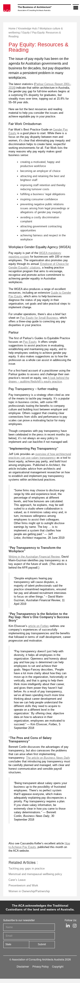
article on (38, 626)
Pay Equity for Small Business (39, 317)
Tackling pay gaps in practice (27, 868)
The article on (35, 757)
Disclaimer (23, 966)
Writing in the (34, 556)
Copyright (57, 966)
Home (12, 28)
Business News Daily (57, 757)
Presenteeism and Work (23, 885)
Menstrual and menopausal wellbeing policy (35, 874)
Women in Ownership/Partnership (29, 891)
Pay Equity (29, 341)
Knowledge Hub (27, 28)
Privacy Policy (40, 966)
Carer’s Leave (17, 879)
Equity (26, 32)
